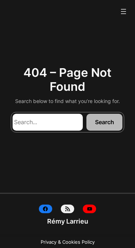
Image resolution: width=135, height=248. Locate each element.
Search (104, 122)
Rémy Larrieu (67, 221)
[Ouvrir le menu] (123, 11)
